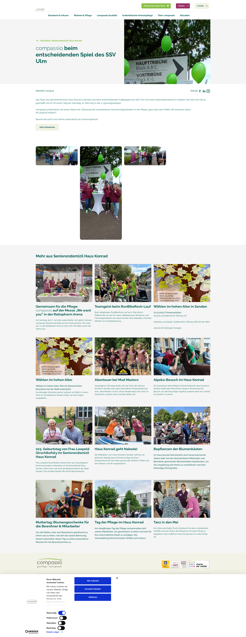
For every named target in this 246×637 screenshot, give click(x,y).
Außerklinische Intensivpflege (137, 15)
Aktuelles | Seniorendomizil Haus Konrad (61, 40)
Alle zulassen (93, 581)
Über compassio (166, 15)
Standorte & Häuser (58, 15)
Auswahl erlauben (93, 589)
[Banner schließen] (170, 578)
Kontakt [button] (200, 6)
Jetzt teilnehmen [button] (47, 127)
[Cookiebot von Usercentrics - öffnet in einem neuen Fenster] (31, 632)
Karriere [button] (181, 6)
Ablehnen (93, 597)
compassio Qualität (107, 15)
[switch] (63, 618)
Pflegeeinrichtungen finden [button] (155, 6)
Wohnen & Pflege (83, 15)
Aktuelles (185, 15)
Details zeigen (53, 632)
